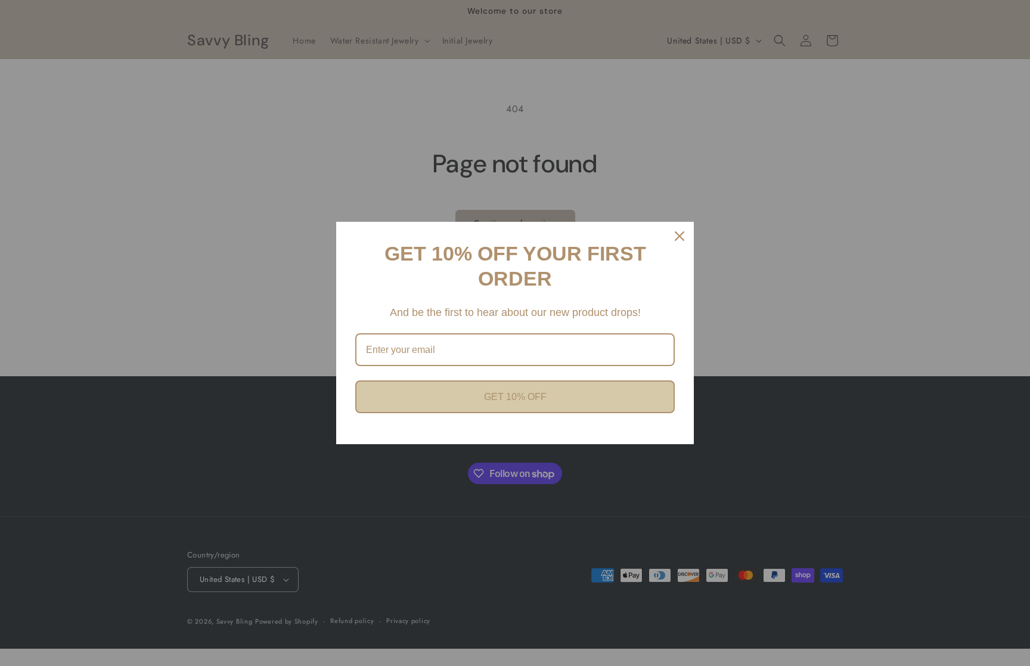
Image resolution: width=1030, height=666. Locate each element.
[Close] (679, 236)
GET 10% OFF (515, 397)
